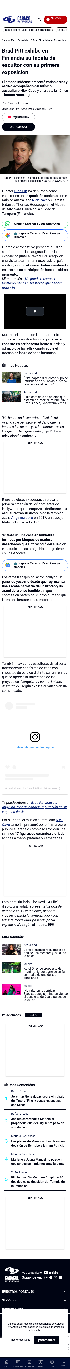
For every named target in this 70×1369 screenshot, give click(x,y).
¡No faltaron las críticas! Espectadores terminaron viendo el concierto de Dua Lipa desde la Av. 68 (46, 995)
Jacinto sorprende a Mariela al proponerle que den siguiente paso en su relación (37, 1123)
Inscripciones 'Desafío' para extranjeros (27, 29)
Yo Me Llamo (19, 1172)
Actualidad (23, 40)
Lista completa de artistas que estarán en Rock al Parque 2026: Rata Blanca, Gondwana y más (46, 400)
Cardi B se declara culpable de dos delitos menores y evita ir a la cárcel (45, 953)
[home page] (17, 19)
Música (28, 964)
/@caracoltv (21, 117)
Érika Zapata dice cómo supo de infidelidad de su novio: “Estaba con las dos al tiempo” (46, 381)
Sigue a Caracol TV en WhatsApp (37, 224)
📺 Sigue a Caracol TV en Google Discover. (37, 235)
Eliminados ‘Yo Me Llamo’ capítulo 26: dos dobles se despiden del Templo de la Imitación (38, 1182)
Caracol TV (8, 40)
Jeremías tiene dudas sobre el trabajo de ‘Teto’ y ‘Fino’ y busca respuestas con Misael (37, 1101)
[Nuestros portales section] (65, 1292)
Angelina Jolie (22, 518)
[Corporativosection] (65, 1309)
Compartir (21, 126)
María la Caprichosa (23, 1136)
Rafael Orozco (19, 1091)
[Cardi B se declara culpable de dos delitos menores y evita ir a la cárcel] (11, 949)
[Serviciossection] (65, 1300)
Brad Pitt (20, 191)
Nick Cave (40, 200)
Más (63, 1366)
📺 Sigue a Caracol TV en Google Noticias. (37, 565)
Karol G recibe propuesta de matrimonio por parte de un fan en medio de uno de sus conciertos (45, 973)
